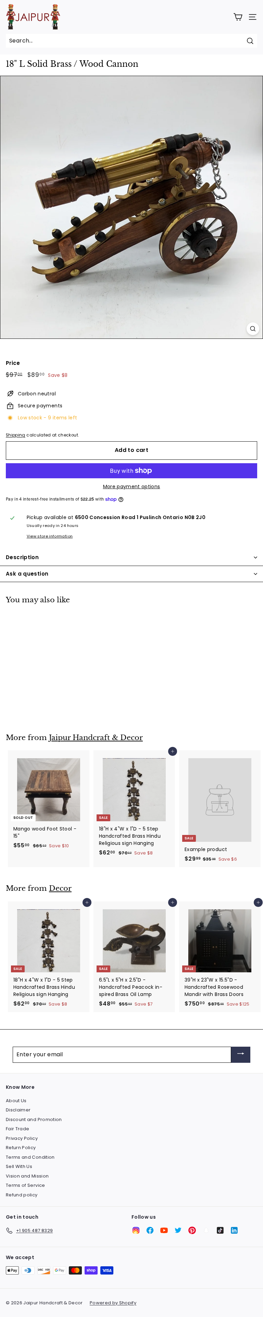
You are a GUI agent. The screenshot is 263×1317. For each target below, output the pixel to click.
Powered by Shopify (113, 1303)
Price (13, 363)
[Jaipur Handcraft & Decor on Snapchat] (206, 1230)
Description (22, 557)
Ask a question (27, 573)
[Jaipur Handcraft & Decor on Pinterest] (192, 1230)
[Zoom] (253, 328)
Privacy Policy (22, 1138)
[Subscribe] (240, 1055)
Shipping (15, 435)
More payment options (131, 486)
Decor (60, 888)
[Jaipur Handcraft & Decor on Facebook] (150, 1230)
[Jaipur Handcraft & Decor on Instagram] (136, 1230)
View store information (50, 536)
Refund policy (22, 1195)
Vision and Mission (27, 1176)
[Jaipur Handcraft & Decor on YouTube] (164, 1230)
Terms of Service (25, 1185)
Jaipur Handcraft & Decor (96, 737)
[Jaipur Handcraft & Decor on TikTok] (220, 1230)
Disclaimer (18, 1110)
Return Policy (21, 1147)
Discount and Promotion (34, 1119)
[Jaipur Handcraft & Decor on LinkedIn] (234, 1230)
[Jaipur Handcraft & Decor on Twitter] (178, 1230)
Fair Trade (17, 1128)
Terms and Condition (30, 1157)
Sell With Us (19, 1166)
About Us (16, 1100)
